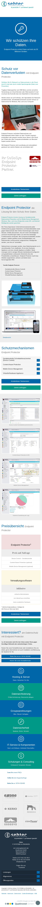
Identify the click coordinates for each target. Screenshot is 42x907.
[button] (20, 13)
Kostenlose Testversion (20, 189)
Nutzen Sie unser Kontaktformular (20, 660)
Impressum (10, 893)
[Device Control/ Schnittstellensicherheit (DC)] (21, 410)
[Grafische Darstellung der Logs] (21, 501)
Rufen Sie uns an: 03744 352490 (20, 656)
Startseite (3, 893)
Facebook (21, 867)
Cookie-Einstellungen (27, 893)
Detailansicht (7, 337)
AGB (35, 893)
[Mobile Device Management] (21, 471)
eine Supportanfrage (17, 778)
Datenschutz (17, 893)
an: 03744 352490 (16, 783)
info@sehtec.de (21, 861)
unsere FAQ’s (14, 772)
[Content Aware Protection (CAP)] (21, 441)
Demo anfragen (20, 196)
